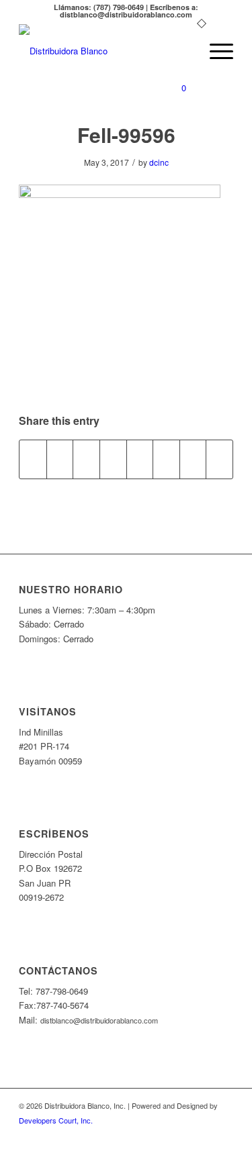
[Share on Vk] (166, 459)
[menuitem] (183, 51)
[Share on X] (60, 459)
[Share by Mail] (219, 459)
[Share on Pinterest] (86, 459)
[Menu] (214, 51)
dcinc (159, 162)
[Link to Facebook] (223, 1134)
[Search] (183, 51)
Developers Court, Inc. (56, 1120)
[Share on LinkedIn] (113, 459)
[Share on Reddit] (193, 459)
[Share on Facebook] (32, 459)
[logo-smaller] (104, 51)
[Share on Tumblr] (140, 459)
